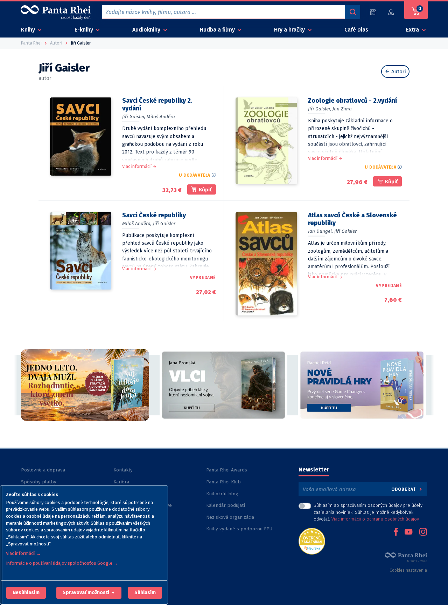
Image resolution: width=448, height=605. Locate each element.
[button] (26, 593)
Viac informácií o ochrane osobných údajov (375, 519)
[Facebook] (396, 532)
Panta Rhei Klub (223, 482)
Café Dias (356, 29)
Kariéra (121, 482)
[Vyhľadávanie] (352, 12)
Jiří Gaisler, (133, 117)
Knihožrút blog (222, 494)
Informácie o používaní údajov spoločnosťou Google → (62, 563)
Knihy (28, 29)
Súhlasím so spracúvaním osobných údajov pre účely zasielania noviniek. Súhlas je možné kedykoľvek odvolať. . (368, 512)
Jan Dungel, (320, 231)
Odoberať (404, 489)
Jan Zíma (342, 109)
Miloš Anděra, (137, 223)
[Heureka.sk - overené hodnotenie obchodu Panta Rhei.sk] (312, 540)
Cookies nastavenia (408, 570)
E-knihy (84, 29)
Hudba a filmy (218, 29)
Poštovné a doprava (43, 470)
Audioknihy (147, 29)
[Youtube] (408, 532)
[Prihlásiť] (391, 12)
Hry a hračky (290, 29)
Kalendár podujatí (225, 505)
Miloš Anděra (161, 117)
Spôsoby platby (38, 482)
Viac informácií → (23, 553)
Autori (398, 71)
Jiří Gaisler (164, 223)
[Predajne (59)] (372, 12)
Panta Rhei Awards (226, 470)
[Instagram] (423, 532)
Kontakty (123, 470)
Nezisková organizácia (230, 517)
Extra (413, 29)
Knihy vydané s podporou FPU (239, 529)
